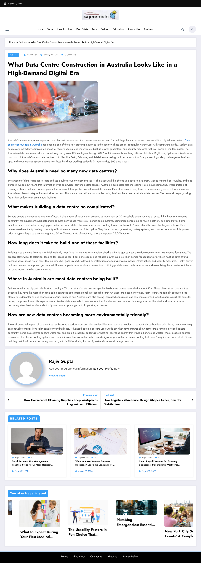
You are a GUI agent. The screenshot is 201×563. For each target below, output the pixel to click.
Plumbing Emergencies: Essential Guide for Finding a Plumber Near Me (84, 522)
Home (40, 29)
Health (60, 29)
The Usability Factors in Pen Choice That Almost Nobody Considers (35, 532)
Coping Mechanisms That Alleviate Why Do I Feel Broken (179, 522)
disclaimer (79, 556)
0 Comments (70, 54)
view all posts (57, 375)
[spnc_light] (192, 29)
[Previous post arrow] (9, 400)
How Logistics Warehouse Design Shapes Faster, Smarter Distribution (142, 402)
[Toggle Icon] (7, 29)
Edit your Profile (103, 368)
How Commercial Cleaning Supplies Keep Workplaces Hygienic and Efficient (61, 402)
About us (112, 556)
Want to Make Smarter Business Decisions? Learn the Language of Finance (93, 463)
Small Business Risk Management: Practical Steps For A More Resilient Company (31, 463)
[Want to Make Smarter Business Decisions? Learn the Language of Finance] (100, 441)
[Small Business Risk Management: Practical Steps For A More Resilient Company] (37, 441)
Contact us (96, 556)
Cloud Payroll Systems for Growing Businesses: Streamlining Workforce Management (158, 463)
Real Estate (82, 29)
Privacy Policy (130, 556)
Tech (94, 29)
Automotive (134, 29)
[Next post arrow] (192, 400)
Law (70, 29)
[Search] (182, 29)
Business (148, 29)
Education (118, 29)
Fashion (105, 29)
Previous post (90, 395)
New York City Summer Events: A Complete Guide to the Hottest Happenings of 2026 (132, 534)
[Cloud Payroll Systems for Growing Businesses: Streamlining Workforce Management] (164, 441)
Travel (50, 29)
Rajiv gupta (32, 54)
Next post (109, 395)
